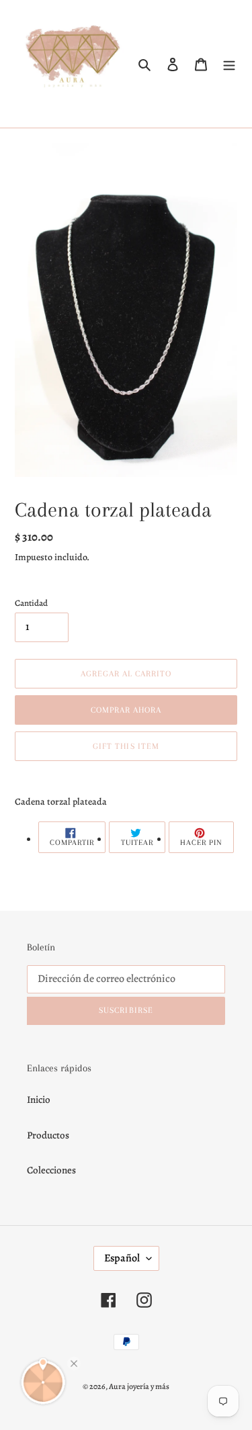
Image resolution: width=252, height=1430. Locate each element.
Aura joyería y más (139, 1386)
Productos (48, 1135)
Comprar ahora (126, 710)
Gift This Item (126, 746)
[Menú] (229, 64)
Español (122, 1258)
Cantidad (31, 603)
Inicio (38, 1099)
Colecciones (51, 1170)
